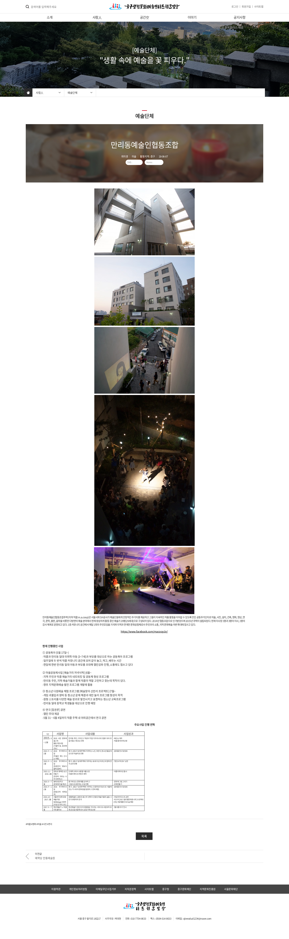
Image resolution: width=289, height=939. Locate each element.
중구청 (165, 889)
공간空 (144, 17)
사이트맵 (258, 6)
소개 (50, 17)
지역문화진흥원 (208, 889)
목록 (144, 836)
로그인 (234, 6)
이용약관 (55, 889)
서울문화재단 (231, 889)
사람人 (97, 17)
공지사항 (239, 17)
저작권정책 (130, 889)
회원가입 (246, 6)
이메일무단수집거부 (106, 889)
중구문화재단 (184, 889)
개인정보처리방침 (78, 889)
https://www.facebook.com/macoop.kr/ (144, 631)
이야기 (192, 17)
